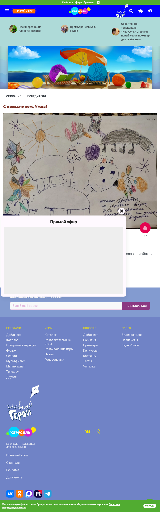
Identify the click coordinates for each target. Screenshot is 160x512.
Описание (13, 96)
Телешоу (12, 372)
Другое (11, 377)
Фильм (11, 350)
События (89, 340)
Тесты (87, 361)
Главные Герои (17, 455)
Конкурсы (90, 350)
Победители (36, 96)
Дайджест (13, 335)
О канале (13, 463)
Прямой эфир (63, 221)
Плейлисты (130, 340)
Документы (14, 477)
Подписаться (136, 305)
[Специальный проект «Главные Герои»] (113, 11)
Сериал (11, 356)
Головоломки (54, 359)
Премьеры (90, 345)
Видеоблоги (130, 345)
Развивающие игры (59, 349)
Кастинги (90, 356)
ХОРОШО (150, 506)
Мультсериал (15, 366)
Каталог (12, 340)
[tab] (87, 431)
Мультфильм (15, 361)
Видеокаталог (132, 335)
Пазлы (49, 354)
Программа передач (21, 345)
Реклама (12, 470)
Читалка (89, 366)
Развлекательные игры (58, 342)
